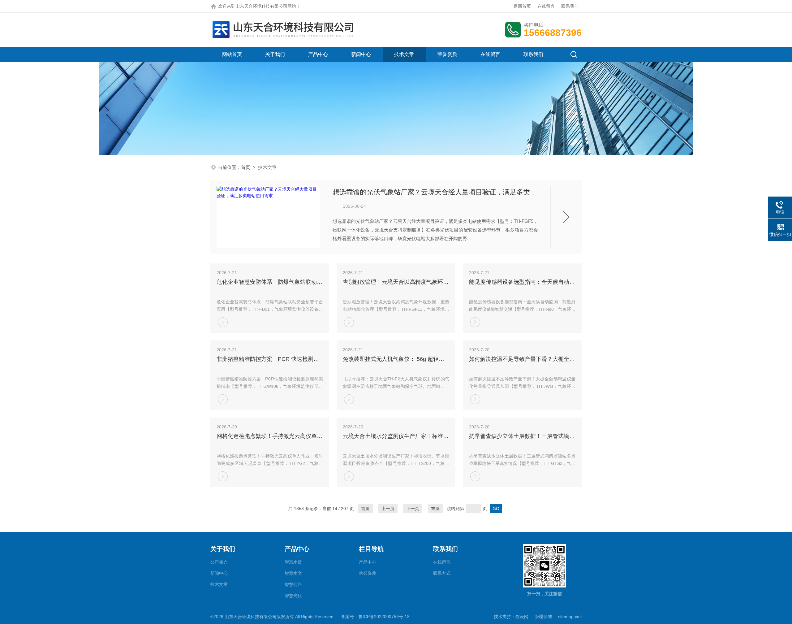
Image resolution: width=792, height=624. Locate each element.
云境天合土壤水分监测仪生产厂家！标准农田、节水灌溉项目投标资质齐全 (396, 436)
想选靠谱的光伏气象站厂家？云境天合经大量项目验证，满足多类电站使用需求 (452, 192)
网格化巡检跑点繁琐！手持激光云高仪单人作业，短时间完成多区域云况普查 (270, 436)
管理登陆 (543, 616)
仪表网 (521, 616)
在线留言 (546, 6)
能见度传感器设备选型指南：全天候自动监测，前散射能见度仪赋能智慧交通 (522, 282)
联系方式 (441, 573)
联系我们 (570, 6)
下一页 (412, 508)
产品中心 (318, 54)
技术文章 (404, 54)
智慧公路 (293, 584)
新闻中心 (361, 54)
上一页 (387, 508)
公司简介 (219, 562)
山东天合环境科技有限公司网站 (265, 6)
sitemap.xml (570, 616)
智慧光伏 (293, 595)
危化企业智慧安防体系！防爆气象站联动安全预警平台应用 (270, 282)
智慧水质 (293, 562)
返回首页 (522, 6)
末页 (435, 508)
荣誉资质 (447, 54)
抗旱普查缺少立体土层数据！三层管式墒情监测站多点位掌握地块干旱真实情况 (522, 436)
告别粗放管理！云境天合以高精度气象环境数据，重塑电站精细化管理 (396, 282)
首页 (245, 167)
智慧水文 (293, 573)
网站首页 (232, 54)
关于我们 (275, 54)
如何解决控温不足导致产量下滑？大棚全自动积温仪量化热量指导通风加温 (522, 359)
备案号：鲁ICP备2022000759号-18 (375, 616)
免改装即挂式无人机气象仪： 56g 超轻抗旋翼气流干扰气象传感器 (396, 359)
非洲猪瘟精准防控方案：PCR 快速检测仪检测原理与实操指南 (270, 359)
